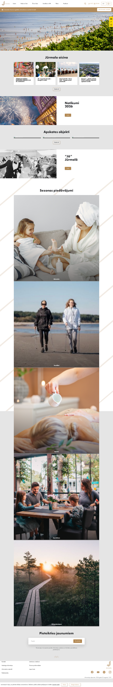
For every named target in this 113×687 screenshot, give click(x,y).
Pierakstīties (78, 641)
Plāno (57, 3)
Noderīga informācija (7, 665)
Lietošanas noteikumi (34, 661)
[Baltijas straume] (27, 137)
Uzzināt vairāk (55, 684)
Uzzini (14, 3)
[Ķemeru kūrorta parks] (85, 137)
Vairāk (68, 115)
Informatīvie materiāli (7, 669)
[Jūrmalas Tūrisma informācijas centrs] (6, 3)
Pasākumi (65, 3)
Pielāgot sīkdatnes (75, 684)
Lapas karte (32, 669)
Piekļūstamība (5, 673)
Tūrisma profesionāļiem (35, 665)
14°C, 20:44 (94, 3)
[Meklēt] (85, 3)
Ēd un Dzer (35, 3)
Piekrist (64, 684)
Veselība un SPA (47, 3)
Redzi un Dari (24, 3)
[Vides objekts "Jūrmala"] (56, 137)
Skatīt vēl (56, 89)
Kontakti (4, 661)
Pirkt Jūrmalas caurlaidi (104, 9)
